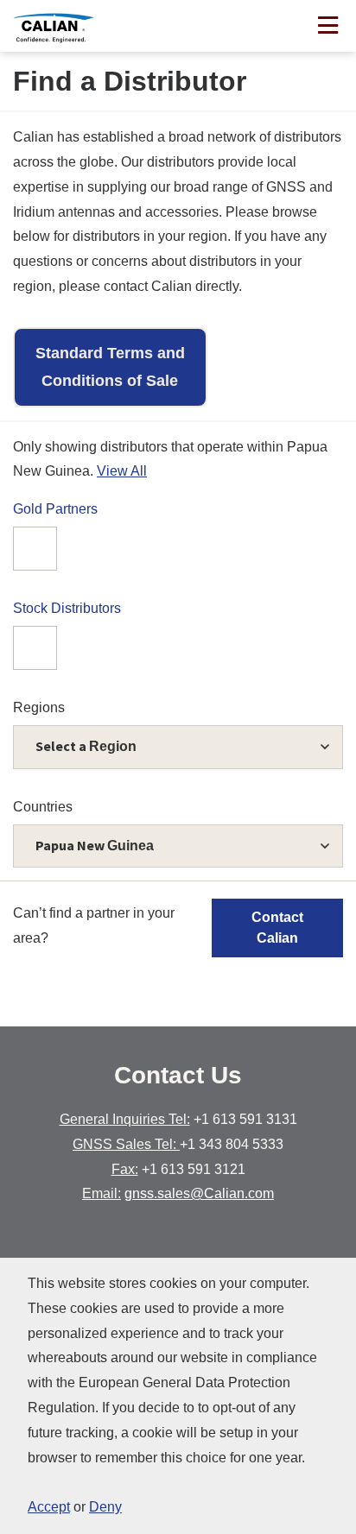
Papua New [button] (94, 845)
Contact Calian (277, 927)
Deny (105, 1506)
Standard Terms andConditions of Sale (110, 366)
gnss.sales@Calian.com (199, 1193)
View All (122, 471)
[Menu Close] (328, 27)
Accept (49, 1506)
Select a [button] (86, 745)
